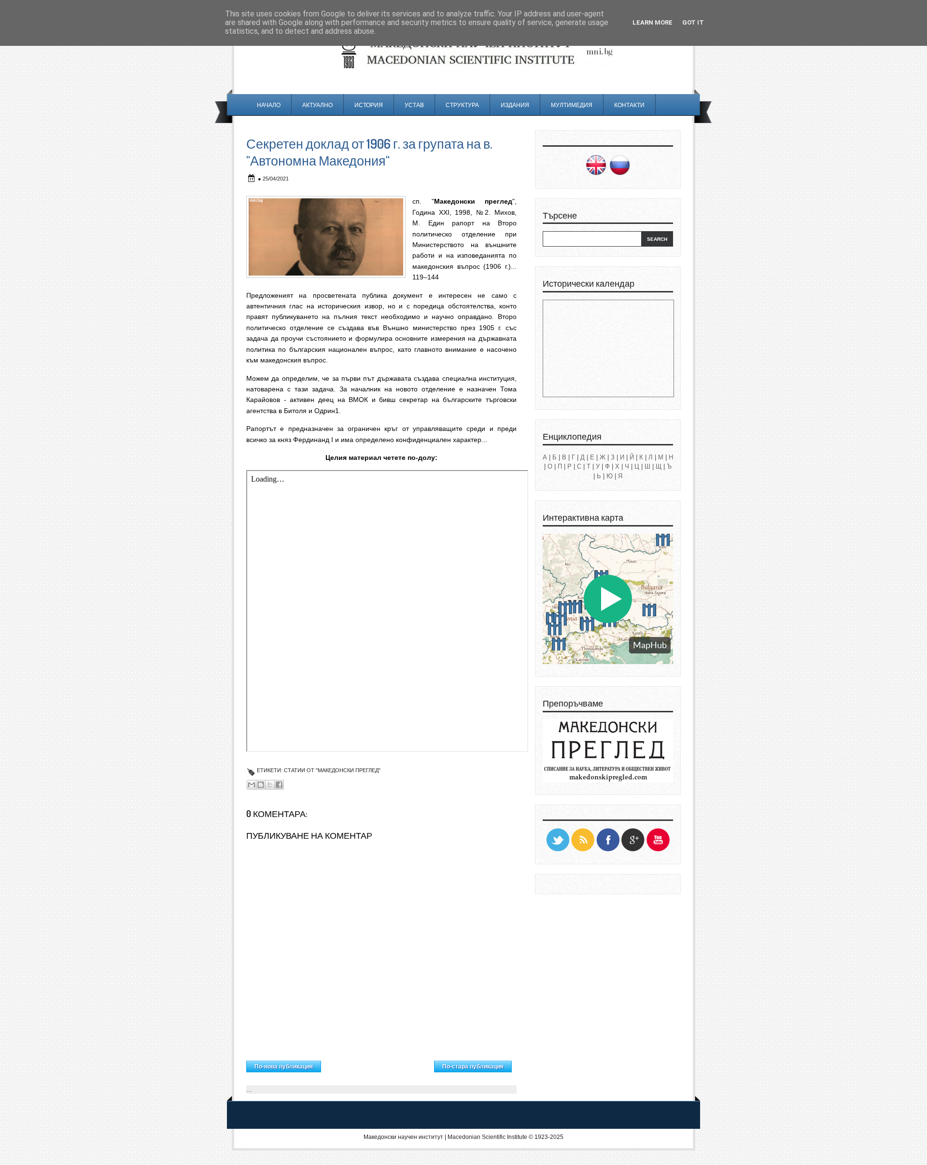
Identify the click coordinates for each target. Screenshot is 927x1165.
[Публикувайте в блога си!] (261, 785)
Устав (414, 105)
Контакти (629, 105)
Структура (462, 105)
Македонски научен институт (403, 1137)
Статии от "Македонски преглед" (332, 770)
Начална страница (378, 1064)
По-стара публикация (473, 1066)
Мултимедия (571, 105)
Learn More (652, 22)
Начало (269, 105)
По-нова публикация (283, 1066)
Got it (693, 22)
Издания (515, 105)
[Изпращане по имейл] (251, 785)
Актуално (317, 105)
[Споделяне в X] (270, 785)
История (368, 105)
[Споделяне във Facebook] (279, 785)
